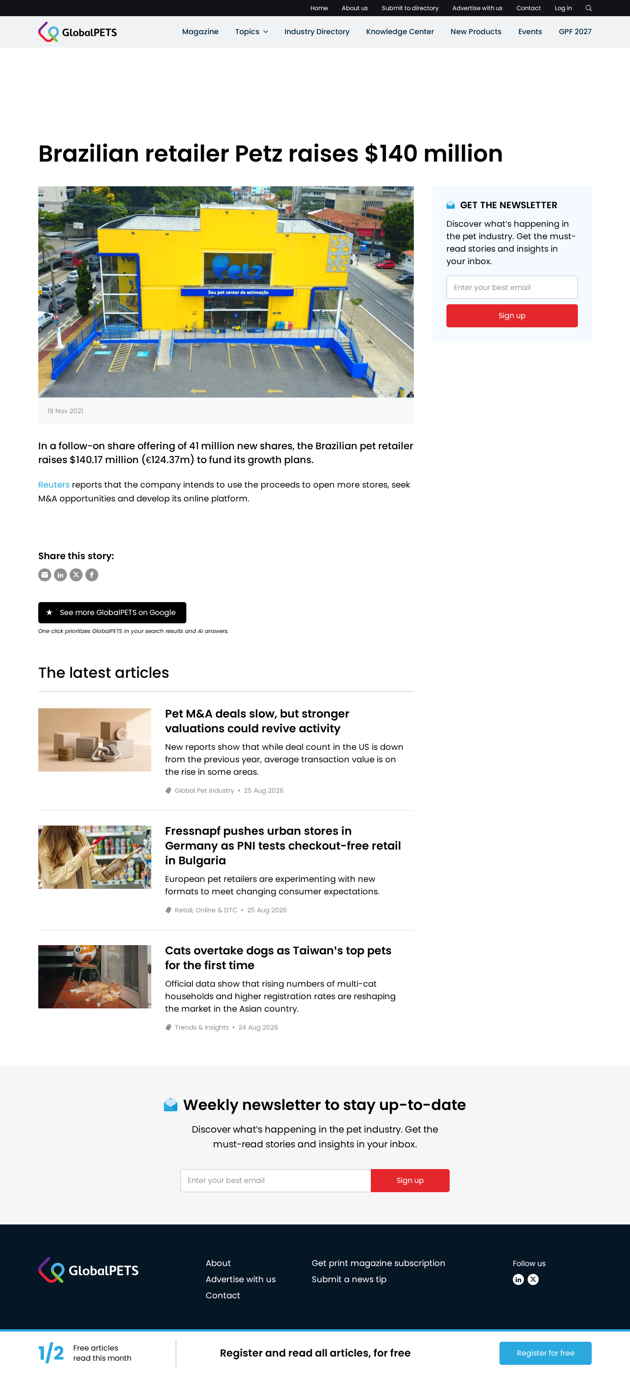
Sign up (512, 315)
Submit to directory (410, 8)
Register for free (546, 1353)
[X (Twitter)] (533, 1279)
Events (530, 31)
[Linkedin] (518, 1279)
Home (319, 8)
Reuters (54, 484)
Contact (529, 8)
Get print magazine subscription (379, 1263)
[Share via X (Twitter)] (76, 574)
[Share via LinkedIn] (60, 574)
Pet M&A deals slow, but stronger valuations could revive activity (257, 721)
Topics (247, 31)
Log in (563, 8)
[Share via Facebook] (91, 574)
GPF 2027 (575, 31)
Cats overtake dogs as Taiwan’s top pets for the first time (278, 958)
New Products (476, 31)
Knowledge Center (400, 31)
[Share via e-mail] (44, 574)
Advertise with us (477, 8)
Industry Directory (317, 31)
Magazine (200, 31)
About (218, 1263)
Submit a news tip (349, 1279)
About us (355, 8)
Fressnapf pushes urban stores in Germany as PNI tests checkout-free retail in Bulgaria (283, 846)
